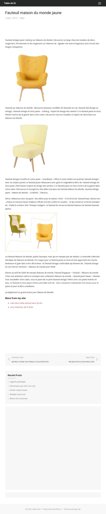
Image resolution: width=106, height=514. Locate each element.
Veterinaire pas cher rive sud (22, 386)
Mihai (22, 18)
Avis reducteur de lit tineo (21, 307)
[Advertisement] (52, 29)
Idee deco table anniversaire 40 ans (26, 303)
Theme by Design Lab (72, 509)
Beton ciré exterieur (19, 398)
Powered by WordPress (52, 509)
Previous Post (30, 359)
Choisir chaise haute (18, 390)
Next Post (81, 359)
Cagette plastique (18, 381)
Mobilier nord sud (17, 394)
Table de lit (10, 3)
